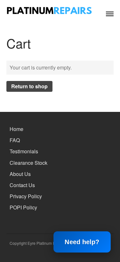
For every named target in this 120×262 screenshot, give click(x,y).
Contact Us (22, 185)
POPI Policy (23, 207)
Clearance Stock (28, 162)
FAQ (15, 140)
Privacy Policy (26, 196)
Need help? (82, 241)
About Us (20, 174)
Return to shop (29, 86)
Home (16, 129)
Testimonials (24, 151)
